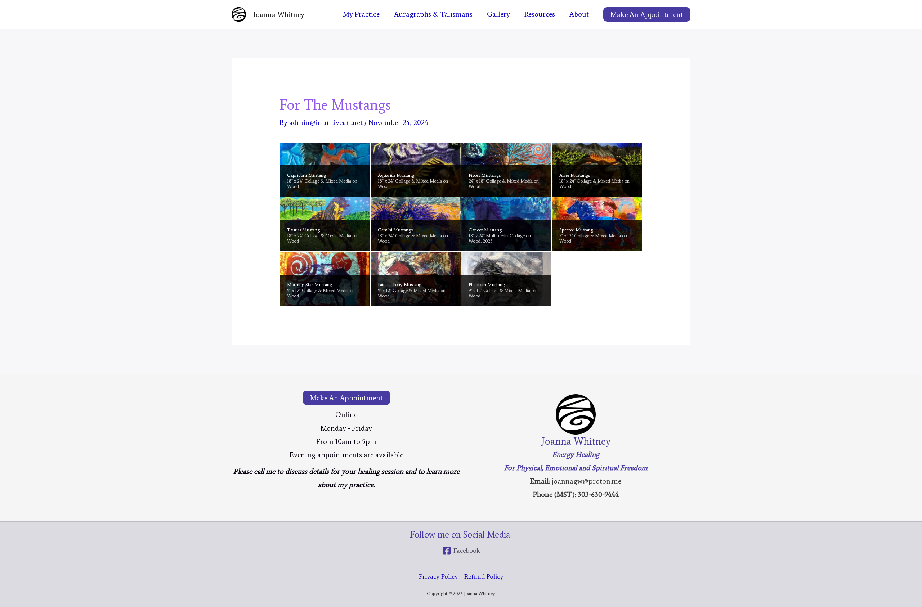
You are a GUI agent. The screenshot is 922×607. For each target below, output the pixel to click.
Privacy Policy (438, 576)
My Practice (361, 14)
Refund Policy (483, 576)
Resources (539, 14)
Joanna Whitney (278, 14)
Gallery (498, 14)
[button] (646, 14)
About (579, 14)
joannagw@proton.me (586, 481)
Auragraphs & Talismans (433, 14)
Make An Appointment (346, 398)
